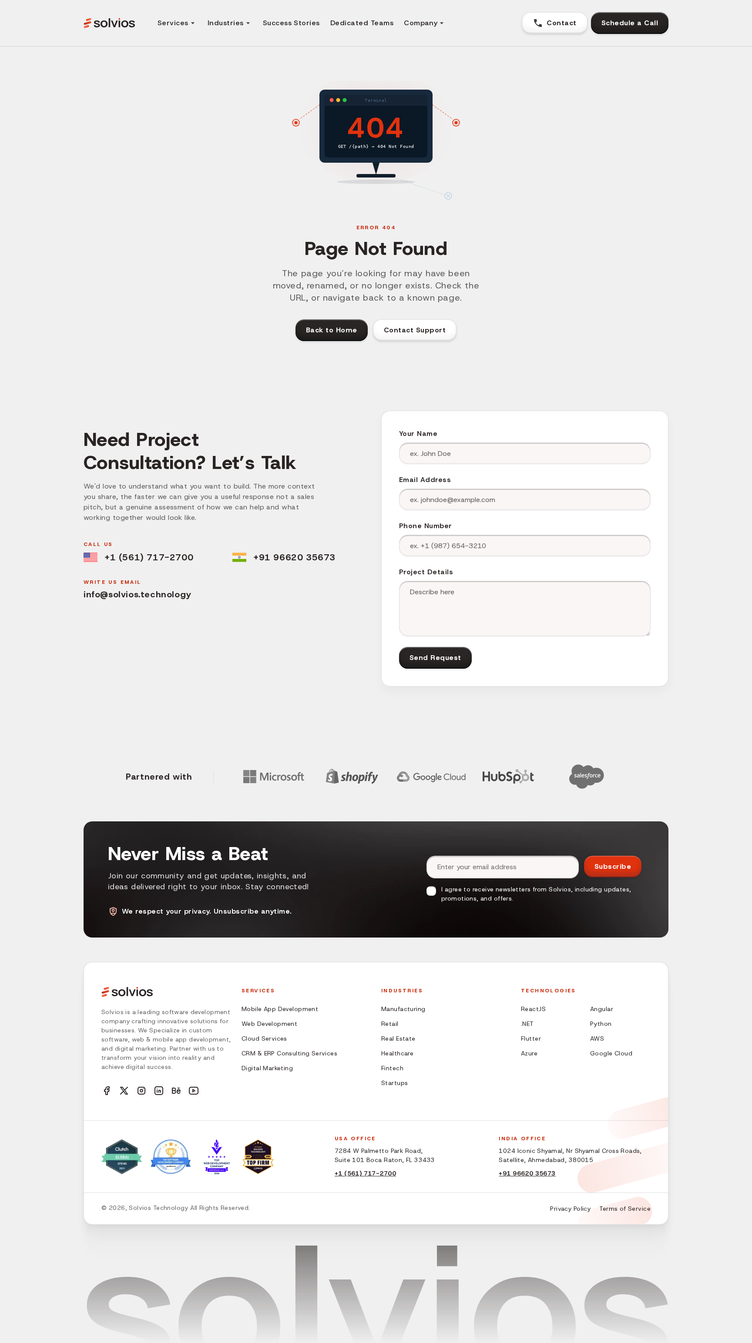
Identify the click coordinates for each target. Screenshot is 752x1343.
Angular (601, 1009)
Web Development (269, 1024)
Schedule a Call (629, 22)
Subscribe (612, 866)
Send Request (435, 657)
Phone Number (425, 525)
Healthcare (397, 1053)
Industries (226, 22)
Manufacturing (403, 1009)
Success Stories (291, 22)
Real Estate (398, 1038)
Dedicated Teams (361, 22)
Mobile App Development (280, 1009)
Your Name (418, 433)
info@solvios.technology (137, 594)
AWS (597, 1038)
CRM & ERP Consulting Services (289, 1053)
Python (601, 1024)
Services (173, 22)
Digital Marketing (267, 1068)
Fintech (392, 1068)
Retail (390, 1024)
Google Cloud (611, 1053)
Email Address (425, 479)
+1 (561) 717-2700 (148, 557)
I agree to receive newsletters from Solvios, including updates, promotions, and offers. (536, 893)
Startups (394, 1083)
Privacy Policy (570, 1208)
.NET (527, 1024)
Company (420, 22)
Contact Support (415, 330)
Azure (529, 1053)
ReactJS (533, 1009)
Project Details (426, 571)
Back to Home (331, 330)
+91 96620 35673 (294, 557)
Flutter (531, 1038)
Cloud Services (264, 1038)
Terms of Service (625, 1208)
